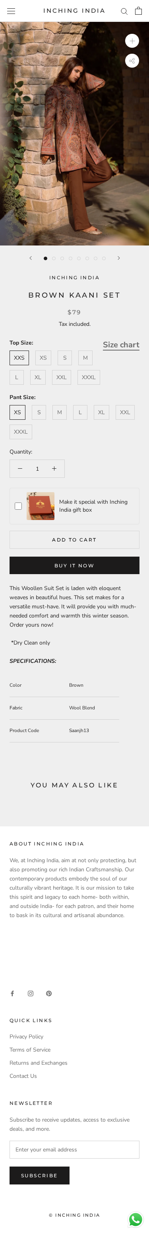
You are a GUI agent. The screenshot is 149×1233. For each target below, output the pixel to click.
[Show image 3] (62, 258)
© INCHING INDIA (74, 1215)
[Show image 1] (45, 258)
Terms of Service (30, 1050)
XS (43, 358)
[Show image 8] (104, 258)
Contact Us (23, 1076)
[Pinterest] (49, 992)
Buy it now (74, 566)
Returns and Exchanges (39, 1063)
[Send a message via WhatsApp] (135, 1219)
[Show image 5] (79, 258)
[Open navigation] (11, 11)
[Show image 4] (70, 258)
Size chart (121, 344)
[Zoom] (132, 41)
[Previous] (30, 258)
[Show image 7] (95, 258)
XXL (61, 377)
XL (38, 377)
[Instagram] (30, 992)
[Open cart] (138, 11)
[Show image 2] (54, 258)
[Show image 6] (87, 258)
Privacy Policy (26, 1036)
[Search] (124, 11)
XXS (19, 358)
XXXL (89, 377)
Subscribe (39, 1175)
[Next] (119, 258)
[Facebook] (12, 992)
